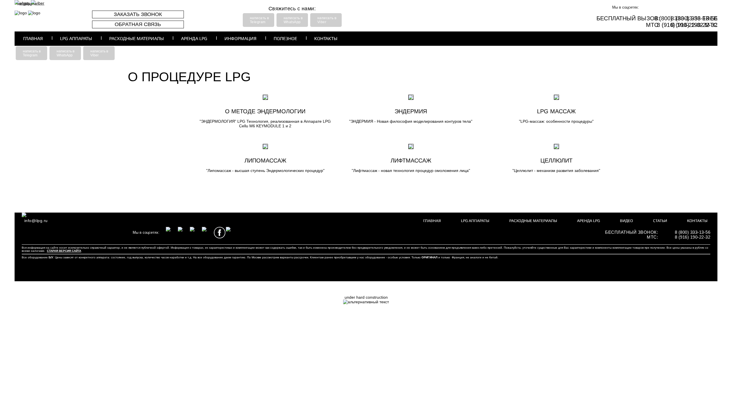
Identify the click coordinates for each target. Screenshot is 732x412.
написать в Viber (327, 20)
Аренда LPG (194, 38)
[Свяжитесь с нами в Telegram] (118, 232)
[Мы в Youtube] (711, 7)
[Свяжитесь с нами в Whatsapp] (81, 232)
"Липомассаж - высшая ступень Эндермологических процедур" (265, 170)
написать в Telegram (259, 20)
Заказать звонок (138, 14)
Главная (33, 38)
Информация (240, 38)
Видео (626, 220)
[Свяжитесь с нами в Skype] (106, 232)
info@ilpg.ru (26, 4)
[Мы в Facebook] (687, 7)
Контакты (325, 38)
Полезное (285, 38)
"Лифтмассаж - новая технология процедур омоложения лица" (411, 170)
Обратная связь (138, 24)
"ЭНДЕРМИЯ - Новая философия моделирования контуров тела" (410, 121)
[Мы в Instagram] (651, 7)
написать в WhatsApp (293, 20)
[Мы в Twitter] (699, 7)
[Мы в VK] (663, 7)
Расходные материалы (136, 38)
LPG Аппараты (76, 38)
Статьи (660, 220)
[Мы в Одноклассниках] (675, 7)
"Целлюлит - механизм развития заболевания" (556, 170)
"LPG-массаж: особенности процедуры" (556, 121)
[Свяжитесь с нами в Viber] (94, 232)
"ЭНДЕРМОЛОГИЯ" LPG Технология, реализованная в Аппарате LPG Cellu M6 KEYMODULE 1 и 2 (265, 123)
